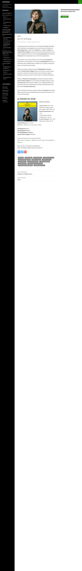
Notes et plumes (6, 61)
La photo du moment (7, 74)
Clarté (21, 178)
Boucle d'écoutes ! (7, 41)
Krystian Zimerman (44, 161)
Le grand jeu (4, 87)
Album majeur (5, 93)
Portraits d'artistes (7, 47)
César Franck (28, 157)
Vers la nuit (4, 97)
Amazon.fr (28, 140)
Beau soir (21, 157)
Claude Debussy (38, 157)
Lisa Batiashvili (22, 163)
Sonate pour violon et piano (35, 163)
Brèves (4, 17)
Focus (19, 36)
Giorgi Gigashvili (47, 159)
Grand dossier (6, 57)
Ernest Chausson (36, 159)
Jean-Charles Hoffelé (34, 42)
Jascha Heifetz (22, 161)
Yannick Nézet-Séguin (39, 165)
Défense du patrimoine (7, 34)
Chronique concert (7, 18)
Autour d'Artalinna (6, 15)
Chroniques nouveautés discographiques (6, 44)
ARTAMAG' (6, 2)
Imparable (4, 100)
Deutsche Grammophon (24, 159)
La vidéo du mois (6, 25)
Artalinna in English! (6, 13)
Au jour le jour (6, 70)
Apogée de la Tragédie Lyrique (24, 173)
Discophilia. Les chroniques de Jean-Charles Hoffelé (7, 52)
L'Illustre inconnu (6, 59)
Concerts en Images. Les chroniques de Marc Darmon (6, 31)
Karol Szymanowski (33, 161)
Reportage (5, 27)
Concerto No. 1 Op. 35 (49, 157)
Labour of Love (5, 90)
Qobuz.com (19, 142)
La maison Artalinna (6, 63)
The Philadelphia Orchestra (25, 165)
